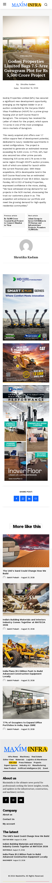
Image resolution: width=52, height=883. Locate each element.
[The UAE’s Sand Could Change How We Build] (26, 550)
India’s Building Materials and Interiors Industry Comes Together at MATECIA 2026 (24, 622)
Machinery (7, 860)
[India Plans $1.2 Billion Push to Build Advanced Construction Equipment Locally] (26, 651)
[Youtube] (21, 800)
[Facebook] (16, 498)
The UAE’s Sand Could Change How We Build (24, 572)
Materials (7, 850)
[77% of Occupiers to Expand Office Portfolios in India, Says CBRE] (26, 702)
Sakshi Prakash (13, 577)
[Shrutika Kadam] (26, 246)
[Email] (35, 498)
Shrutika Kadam (28, 84)
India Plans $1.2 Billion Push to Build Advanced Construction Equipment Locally (23, 674)
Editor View (8, 840)
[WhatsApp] (23, 498)
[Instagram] (13, 800)
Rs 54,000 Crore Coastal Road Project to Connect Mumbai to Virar (13, 222)
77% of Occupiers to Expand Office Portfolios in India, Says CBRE (22, 724)
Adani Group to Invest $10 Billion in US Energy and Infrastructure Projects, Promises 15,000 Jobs (37, 224)
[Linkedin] (29, 498)
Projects (26, 56)
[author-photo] (4, 577)
